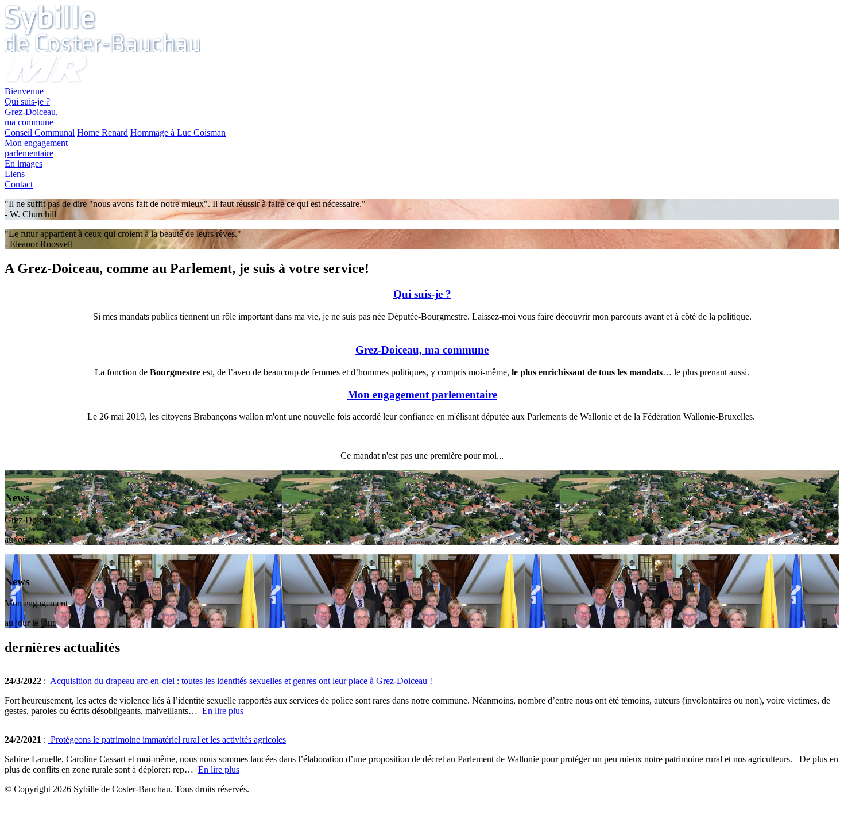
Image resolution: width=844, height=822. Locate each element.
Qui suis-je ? (27, 101)
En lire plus (222, 711)
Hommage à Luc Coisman (178, 132)
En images (23, 163)
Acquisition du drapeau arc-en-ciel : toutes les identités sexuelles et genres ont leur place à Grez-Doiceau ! (240, 681)
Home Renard (102, 132)
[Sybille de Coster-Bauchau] (102, 49)
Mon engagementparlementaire (36, 148)
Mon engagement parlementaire (422, 395)
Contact (19, 184)
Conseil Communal (40, 132)
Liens (15, 174)
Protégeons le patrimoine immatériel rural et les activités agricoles (167, 739)
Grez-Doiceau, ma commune (31, 117)
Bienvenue (24, 91)
